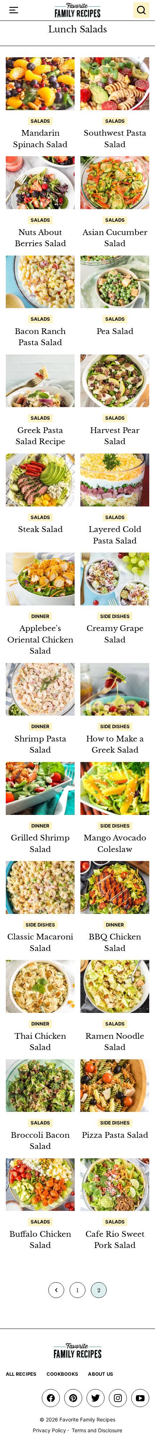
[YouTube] (140, 1398)
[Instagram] (118, 1398)
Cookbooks (62, 1374)
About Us (100, 1374)
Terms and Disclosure (97, 1430)
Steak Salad (40, 529)
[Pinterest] (73, 1398)
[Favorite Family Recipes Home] (77, 10)
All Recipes (21, 1374)
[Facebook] (51, 1398)
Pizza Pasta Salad (115, 1135)
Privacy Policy (49, 1430)
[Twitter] (96, 1398)
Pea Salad (115, 331)
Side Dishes (115, 616)
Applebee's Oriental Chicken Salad (40, 640)
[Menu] (14, 10)
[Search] (141, 10)
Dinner (40, 616)
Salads (40, 121)
